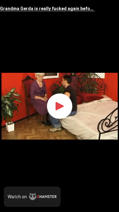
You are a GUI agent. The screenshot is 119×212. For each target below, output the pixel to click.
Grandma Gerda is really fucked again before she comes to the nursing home (47, 8)
